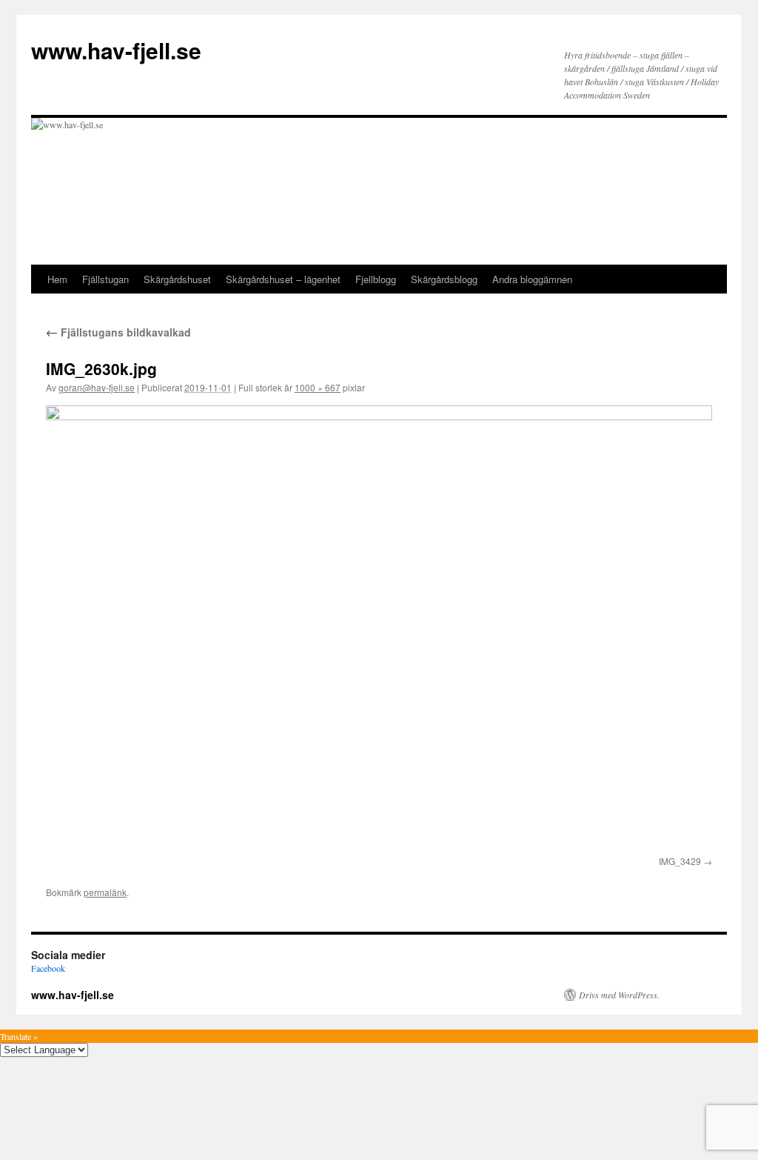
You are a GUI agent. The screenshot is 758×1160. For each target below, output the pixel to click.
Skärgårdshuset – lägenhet (283, 279)
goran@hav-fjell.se (96, 387)
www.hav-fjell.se (116, 50)
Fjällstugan (105, 279)
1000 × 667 (318, 387)
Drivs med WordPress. (619, 995)
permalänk (105, 892)
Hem (57, 279)
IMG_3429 (680, 861)
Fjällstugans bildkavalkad (118, 332)
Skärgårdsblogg (444, 279)
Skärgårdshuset (177, 279)
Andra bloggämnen (532, 279)
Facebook (48, 968)
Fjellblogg (375, 279)
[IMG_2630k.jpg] (379, 627)
